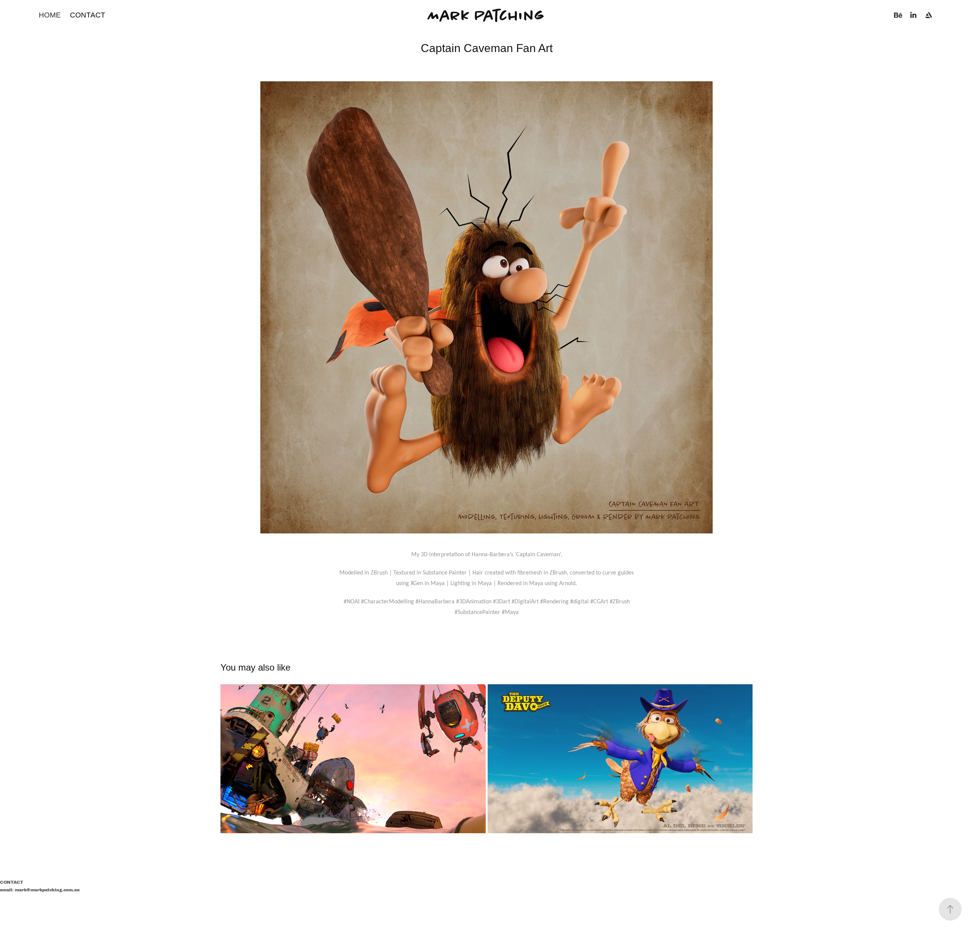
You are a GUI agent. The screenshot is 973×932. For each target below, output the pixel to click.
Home (50, 15)
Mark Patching (486, 15)
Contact (87, 15)
